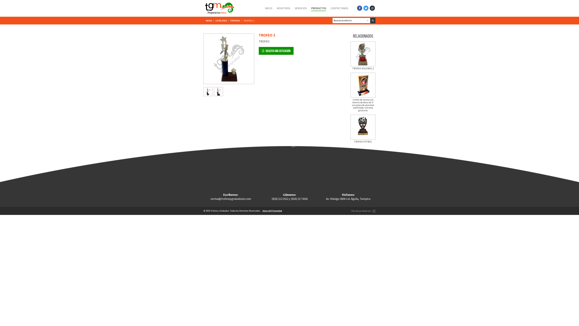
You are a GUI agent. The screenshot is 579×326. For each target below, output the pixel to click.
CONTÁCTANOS (339, 8)
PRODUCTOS (318, 8)
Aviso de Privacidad (272, 210)
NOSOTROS (283, 8)
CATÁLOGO (221, 20)
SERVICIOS (301, 8)
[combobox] (351, 20)
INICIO (268, 8)
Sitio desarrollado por (361, 210)
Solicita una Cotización (277, 51)
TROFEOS (235, 20)
